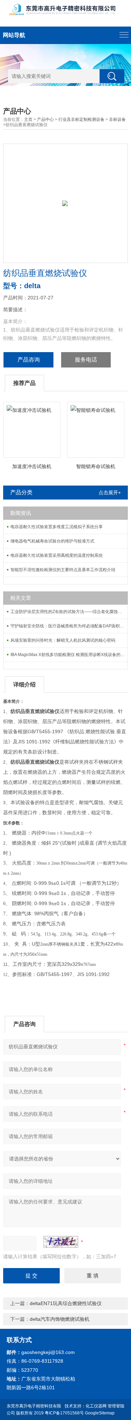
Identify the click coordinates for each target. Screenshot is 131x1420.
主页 (28, 119)
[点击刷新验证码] (60, 1242)
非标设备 (117, 119)
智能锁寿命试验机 (95, 466)
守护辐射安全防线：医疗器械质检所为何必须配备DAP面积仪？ (68, 626)
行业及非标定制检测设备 (81, 119)
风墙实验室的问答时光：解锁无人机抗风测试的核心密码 (62, 640)
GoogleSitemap (100, 1413)
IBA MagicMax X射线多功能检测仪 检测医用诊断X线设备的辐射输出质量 (68, 654)
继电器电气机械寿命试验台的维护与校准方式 (52, 541)
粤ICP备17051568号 (64, 1413)
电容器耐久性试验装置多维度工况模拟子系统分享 (56, 526)
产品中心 (45, 119)
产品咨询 (28, 360)
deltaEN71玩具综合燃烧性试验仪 (66, 1303)
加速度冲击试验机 (31, 466)
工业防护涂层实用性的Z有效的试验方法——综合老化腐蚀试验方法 (68, 611)
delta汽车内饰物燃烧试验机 (59, 1319)
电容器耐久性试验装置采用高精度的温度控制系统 (56, 555)
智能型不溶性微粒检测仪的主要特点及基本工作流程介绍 (62, 569)
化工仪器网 (96, 1406)
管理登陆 (116, 1406)
